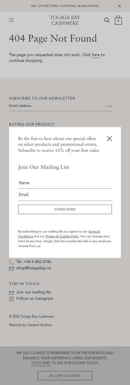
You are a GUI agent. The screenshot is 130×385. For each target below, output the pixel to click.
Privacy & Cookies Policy (62, 236)
